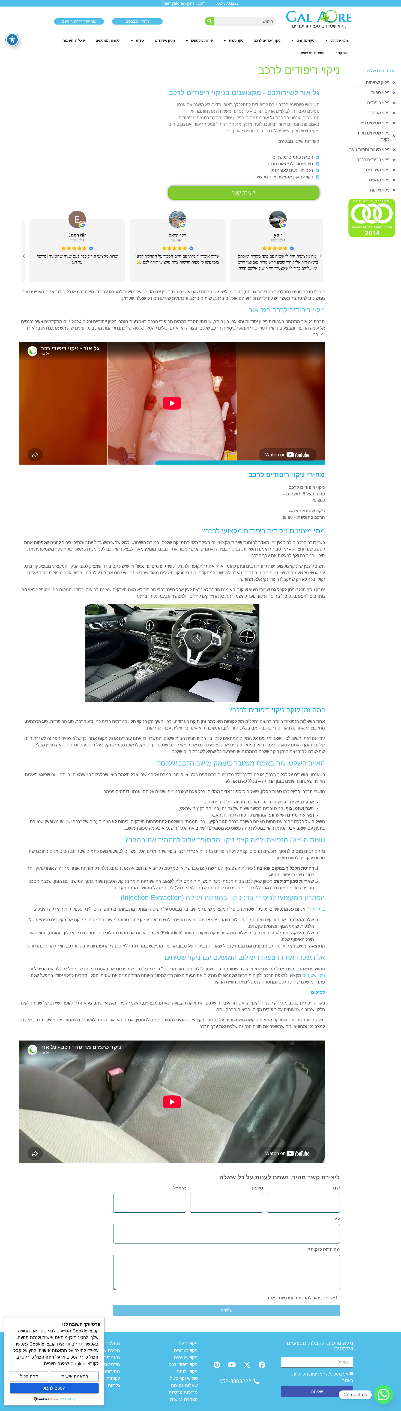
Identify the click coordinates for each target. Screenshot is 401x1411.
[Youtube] (232, 1365)
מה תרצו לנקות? (324, 1250)
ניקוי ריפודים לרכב (267, 40)
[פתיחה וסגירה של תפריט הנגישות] (12, 39)
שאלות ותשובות (73, 40)
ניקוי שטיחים (339, 40)
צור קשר (342, 52)
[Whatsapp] (383, 1394)
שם (336, 1188)
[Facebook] (262, 1365)
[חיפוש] (209, 21)
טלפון (257, 1188)
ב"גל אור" (316, 909)
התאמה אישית (74, 1376)
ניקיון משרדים (165, 40)
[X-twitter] (247, 1365)
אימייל (179, 1188)
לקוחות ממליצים (108, 40)
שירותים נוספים (202, 40)
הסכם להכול (54, 1388)
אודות (140, 40)
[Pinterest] (217, 1365)
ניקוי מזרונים (305, 40)
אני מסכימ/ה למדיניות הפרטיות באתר (301, 1298)
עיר (336, 1219)
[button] (320, 256)
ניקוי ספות (236, 40)
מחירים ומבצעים (313, 52)
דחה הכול (29, 1376)
